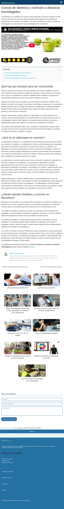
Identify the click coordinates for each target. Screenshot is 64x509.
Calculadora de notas (7, 462)
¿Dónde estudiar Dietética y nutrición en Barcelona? (21, 78)
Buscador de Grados (7, 459)
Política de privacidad (7, 471)
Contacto (4, 490)
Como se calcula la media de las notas (50, 267)
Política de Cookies (7, 477)
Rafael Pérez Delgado (16, 253)
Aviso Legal (5, 483)
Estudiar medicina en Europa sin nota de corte (15, 267)
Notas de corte (5, 460)
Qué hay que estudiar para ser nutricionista (18, 73)
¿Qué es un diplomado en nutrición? (16, 75)
